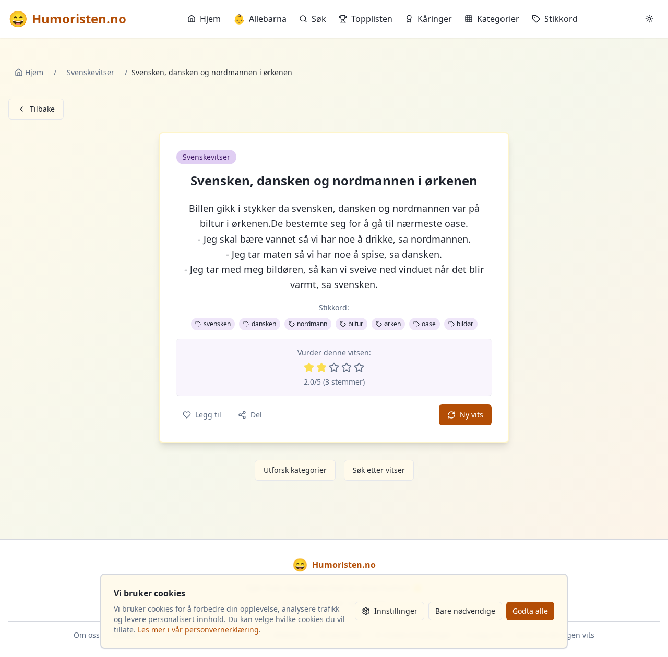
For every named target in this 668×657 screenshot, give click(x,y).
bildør (465, 323)
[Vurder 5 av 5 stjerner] (359, 367)
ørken (392, 323)
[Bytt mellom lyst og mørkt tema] (649, 18)
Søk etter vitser (379, 470)
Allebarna (260, 19)
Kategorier (498, 19)
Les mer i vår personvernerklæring (198, 630)
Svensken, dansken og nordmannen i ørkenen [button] (334, 180)
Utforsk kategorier (295, 470)
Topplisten (371, 19)
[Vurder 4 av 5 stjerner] (346, 367)
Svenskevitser (90, 72)
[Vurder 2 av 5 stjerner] (321, 367)
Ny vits (471, 415)
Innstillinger (396, 611)
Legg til (208, 415)
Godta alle (530, 611)
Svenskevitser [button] (206, 157)
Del (256, 415)
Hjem (210, 19)
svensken (217, 323)
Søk (319, 19)
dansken (264, 323)
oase (429, 323)
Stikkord (561, 19)
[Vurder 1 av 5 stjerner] (309, 367)
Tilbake (42, 109)
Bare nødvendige (465, 611)
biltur (355, 323)
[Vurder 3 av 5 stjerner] (334, 367)
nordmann (312, 323)
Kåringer (435, 19)
